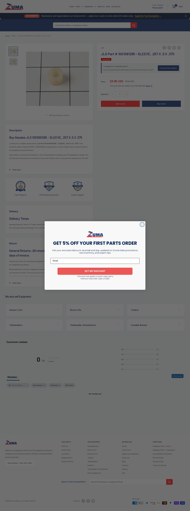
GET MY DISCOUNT (95, 271)
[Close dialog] (142, 224)
